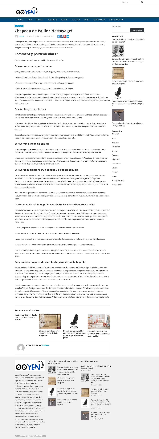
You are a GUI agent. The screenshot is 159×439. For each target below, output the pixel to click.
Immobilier (52, 20)
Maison (64, 20)
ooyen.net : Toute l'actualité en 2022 (33, 436)
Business (39, 20)
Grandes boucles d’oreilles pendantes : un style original (67, 401)
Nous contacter (116, 20)
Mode (86, 20)
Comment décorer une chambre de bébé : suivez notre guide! (98, 333)
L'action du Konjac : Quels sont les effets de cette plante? (26, 317)
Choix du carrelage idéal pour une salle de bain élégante (49, 333)
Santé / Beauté (99, 20)
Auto (30, 20)
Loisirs (114, 168)
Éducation (116, 147)
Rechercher (116, 26)
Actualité (19, 26)
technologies (117, 184)
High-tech (75, 20)
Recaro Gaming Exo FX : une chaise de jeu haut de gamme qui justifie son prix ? (74, 334)
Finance (20, 20)
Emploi (114, 151)
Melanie (21, 36)
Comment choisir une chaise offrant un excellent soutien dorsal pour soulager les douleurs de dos (128, 61)
